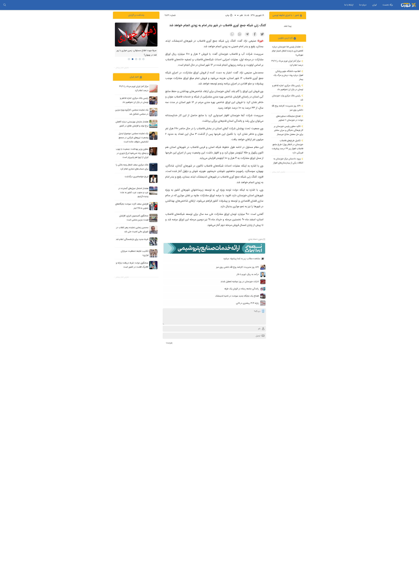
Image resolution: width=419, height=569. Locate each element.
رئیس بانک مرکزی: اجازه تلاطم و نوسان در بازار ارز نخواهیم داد (287, 87)
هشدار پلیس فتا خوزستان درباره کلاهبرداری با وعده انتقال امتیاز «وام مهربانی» (287, 50)
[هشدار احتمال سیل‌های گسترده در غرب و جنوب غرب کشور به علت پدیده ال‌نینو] (153, 190)
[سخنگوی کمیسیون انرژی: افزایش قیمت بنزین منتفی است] (153, 218)
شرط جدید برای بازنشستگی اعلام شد (132, 239)
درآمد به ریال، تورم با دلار (248, 274)
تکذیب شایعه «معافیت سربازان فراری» (134, 253)
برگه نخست (388, 5)
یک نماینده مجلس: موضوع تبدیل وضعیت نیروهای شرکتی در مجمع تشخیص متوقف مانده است (133, 137)
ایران (374, 5)
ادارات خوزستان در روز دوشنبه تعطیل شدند (240, 281)
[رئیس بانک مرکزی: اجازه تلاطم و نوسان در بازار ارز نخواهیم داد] (153, 100)
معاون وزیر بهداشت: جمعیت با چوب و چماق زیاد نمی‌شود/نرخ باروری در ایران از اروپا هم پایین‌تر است (132, 153)
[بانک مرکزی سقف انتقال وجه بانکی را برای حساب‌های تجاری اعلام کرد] (153, 167)
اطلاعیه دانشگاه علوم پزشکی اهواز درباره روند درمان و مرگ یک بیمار (288, 75)
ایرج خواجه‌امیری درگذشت (136, 176)
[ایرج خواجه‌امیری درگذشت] (153, 179)
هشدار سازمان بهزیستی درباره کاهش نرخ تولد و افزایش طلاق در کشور (132, 124)
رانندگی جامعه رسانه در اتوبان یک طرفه (241, 288)
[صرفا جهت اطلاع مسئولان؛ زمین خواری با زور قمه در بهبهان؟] (136, 34)
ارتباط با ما (348, 5)
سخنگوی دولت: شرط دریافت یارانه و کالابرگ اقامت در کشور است (132, 265)
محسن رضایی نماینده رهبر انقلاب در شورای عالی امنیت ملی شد (132, 229)
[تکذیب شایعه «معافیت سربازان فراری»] (153, 253)
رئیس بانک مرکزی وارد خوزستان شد (287, 98)
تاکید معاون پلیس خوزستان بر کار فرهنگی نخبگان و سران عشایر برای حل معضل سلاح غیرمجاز (288, 130)
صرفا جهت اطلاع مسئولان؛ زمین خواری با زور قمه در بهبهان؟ (136, 53)
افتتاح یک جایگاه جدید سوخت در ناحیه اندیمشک (237, 296)
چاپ (227, 15)
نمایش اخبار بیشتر (278, 172)
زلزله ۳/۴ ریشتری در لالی (247, 303)
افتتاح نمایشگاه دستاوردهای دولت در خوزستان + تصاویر (289, 118)
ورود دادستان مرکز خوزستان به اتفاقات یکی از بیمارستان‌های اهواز (288, 161)
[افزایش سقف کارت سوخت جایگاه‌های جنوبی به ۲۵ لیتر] (153, 206)
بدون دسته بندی (255, 239)
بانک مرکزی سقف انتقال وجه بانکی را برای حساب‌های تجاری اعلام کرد (132, 167)
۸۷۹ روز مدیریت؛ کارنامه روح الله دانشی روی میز (287, 108)
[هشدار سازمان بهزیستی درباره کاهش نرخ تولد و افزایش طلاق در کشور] (153, 124)
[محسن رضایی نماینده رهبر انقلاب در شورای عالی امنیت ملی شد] (153, 229)
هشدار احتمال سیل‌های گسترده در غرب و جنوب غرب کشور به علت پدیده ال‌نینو (133, 192)
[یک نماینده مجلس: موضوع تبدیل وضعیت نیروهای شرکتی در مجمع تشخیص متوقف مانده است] (153, 136)
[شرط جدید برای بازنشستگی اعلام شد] (153, 241)
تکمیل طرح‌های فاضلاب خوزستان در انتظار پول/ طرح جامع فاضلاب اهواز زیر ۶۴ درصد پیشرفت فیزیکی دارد (287, 146)
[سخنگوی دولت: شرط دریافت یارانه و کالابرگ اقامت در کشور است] (153, 265)
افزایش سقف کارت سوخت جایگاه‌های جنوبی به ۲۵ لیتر (131, 206)
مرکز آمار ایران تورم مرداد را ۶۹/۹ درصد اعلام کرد (287, 63)
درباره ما (362, 5)
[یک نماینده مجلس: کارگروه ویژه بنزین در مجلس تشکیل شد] (153, 112)
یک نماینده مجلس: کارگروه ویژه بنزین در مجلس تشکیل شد (131, 112)
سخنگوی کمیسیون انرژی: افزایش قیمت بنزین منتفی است (133, 218)
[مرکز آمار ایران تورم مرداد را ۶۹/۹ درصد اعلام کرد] (153, 88)
